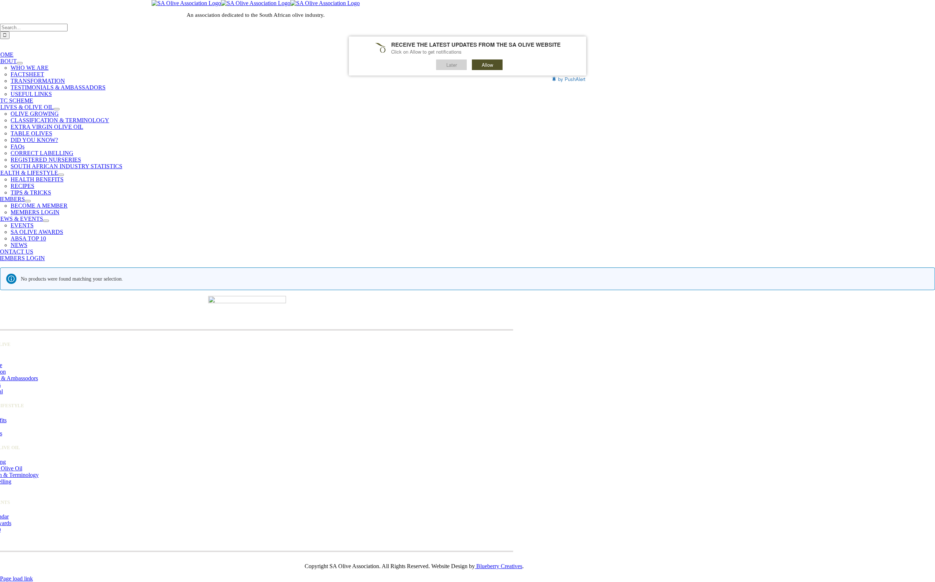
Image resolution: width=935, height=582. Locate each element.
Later (451, 64)
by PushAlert (571, 79)
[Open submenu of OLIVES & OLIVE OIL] (57, 109)
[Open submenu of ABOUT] (20, 63)
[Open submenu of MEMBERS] (28, 201)
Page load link (16, 578)
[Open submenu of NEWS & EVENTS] (46, 221)
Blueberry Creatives (498, 566)
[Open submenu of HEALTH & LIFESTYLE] (61, 175)
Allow (487, 64)
